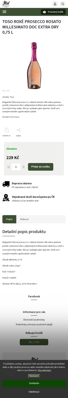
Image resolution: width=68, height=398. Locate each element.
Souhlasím (34, 383)
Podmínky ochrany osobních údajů (34, 324)
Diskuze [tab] (24, 219)
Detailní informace (10, 117)
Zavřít (55, 141)
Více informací (44, 370)
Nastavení (34, 376)
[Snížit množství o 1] (8, 167)
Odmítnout (34, 392)
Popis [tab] (9, 219)
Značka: (8, 97)
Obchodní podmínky (34, 319)
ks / (34, 342)
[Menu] (4, 11)
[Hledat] (63, 4)
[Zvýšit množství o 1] (23, 167)
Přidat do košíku (40, 166)
